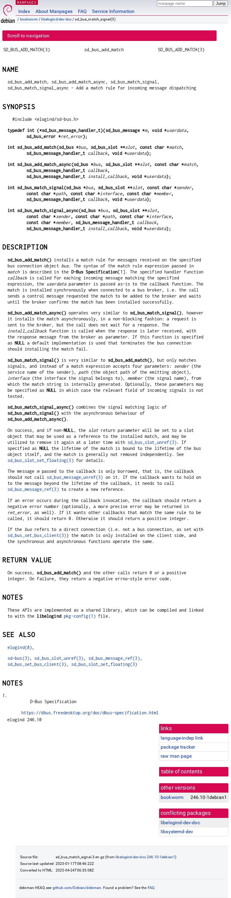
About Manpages (53, 11)
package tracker (178, 747)
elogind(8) (20, 647)
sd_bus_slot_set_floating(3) (41, 460)
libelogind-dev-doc (56, 19)
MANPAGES (26, 2)
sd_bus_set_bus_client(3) (37, 535)
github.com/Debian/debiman (77, 888)
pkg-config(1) (80, 616)
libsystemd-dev (177, 831)
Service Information (113, 11)
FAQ (82, 11)
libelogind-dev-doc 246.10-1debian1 (145, 857)
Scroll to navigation (28, 36)
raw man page (176, 756)
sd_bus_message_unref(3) (75, 477)
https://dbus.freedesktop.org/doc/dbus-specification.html (90, 712)
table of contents (181, 772)
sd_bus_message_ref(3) (33, 489)
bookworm (29, 19)
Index (24, 11)
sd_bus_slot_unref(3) (152, 442)
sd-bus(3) (18, 658)
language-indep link (182, 738)
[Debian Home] (7, 12)
